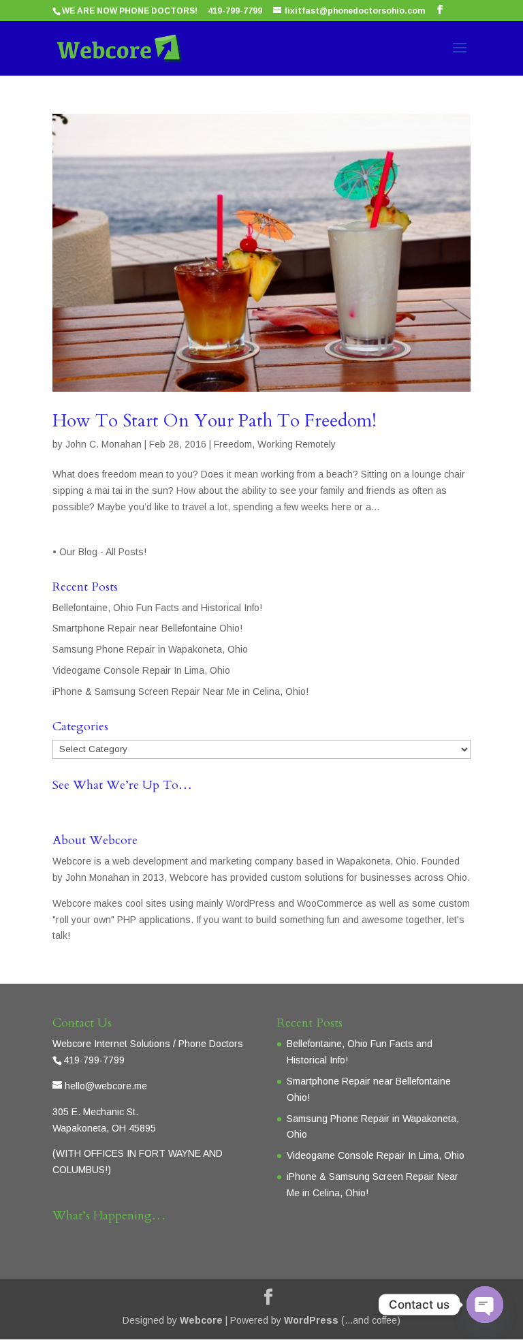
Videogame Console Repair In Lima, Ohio (141, 670)
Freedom (233, 444)
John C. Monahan (103, 444)
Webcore (201, 1320)
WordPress (311, 1320)
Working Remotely (296, 444)
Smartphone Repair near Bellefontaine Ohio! (147, 628)
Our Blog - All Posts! (104, 551)
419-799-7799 (235, 11)
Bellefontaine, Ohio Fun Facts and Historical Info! (157, 607)
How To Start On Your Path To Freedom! (214, 421)
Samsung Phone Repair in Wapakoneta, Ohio (150, 649)
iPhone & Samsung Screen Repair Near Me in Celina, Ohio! (180, 691)
